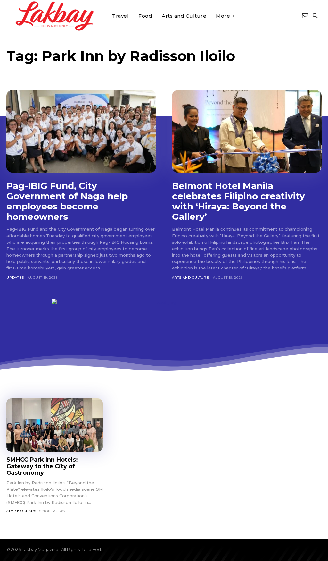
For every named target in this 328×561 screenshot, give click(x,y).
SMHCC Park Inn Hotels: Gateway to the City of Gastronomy (42, 466)
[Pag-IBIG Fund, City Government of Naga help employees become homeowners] (81, 131)
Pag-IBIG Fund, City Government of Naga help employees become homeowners (67, 201)
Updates (15, 278)
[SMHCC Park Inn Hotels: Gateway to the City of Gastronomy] (54, 425)
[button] (315, 16)
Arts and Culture (190, 278)
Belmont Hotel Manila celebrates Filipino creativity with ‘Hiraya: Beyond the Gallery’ (238, 201)
